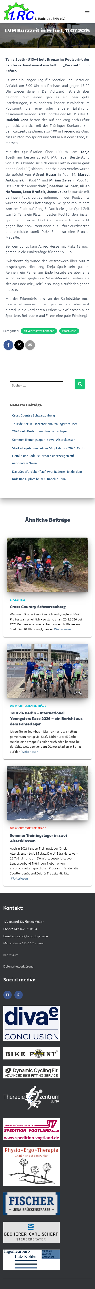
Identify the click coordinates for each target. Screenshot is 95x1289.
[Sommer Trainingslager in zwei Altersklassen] (47, 792)
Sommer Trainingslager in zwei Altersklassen (43, 439)
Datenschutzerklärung (18, 966)
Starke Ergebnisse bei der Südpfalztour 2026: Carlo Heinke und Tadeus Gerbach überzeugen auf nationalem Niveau (48, 455)
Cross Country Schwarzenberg (33, 415)
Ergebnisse (69, 331)
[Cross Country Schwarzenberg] (47, 564)
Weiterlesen (62, 629)
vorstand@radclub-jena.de (30, 936)
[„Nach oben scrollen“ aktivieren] (86, 1280)
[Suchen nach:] (42, 388)
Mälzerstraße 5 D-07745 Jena (23, 943)
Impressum (10, 955)
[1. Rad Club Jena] (36, 11)
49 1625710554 (26, 929)
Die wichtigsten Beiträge (39, 331)
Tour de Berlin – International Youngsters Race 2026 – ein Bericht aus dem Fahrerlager (46, 718)
